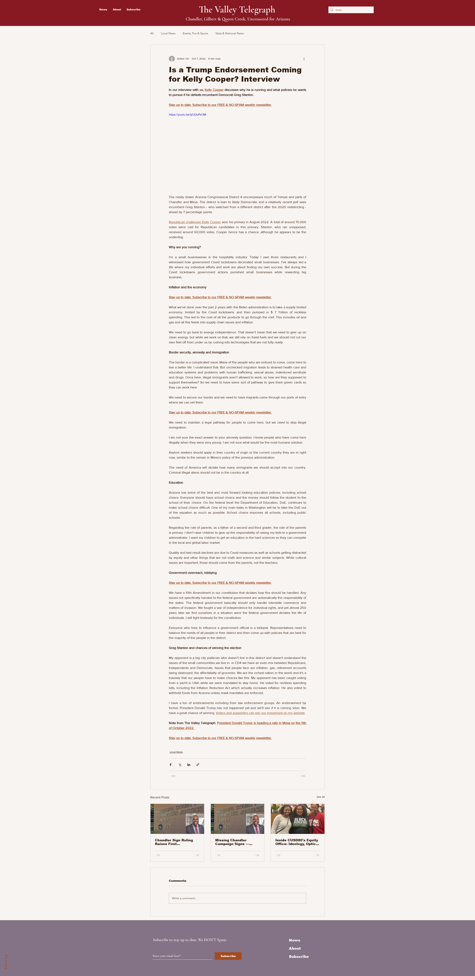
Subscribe (299, 956)
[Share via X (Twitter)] (179, 764)
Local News (168, 33)
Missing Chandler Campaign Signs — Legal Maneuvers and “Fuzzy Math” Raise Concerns (234, 842)
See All (321, 796)
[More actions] (304, 59)
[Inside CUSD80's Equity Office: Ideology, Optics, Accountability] (298, 819)
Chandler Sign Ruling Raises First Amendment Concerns (175, 842)
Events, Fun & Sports (195, 33)
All (152, 33)
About (295, 948)
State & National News (229, 33)
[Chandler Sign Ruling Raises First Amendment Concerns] (177, 819)
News (294, 940)
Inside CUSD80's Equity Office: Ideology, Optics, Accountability (297, 842)
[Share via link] (198, 764)
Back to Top (6, 961)
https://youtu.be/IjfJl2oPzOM (187, 114)
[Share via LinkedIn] (189, 764)
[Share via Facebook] (170, 764)
